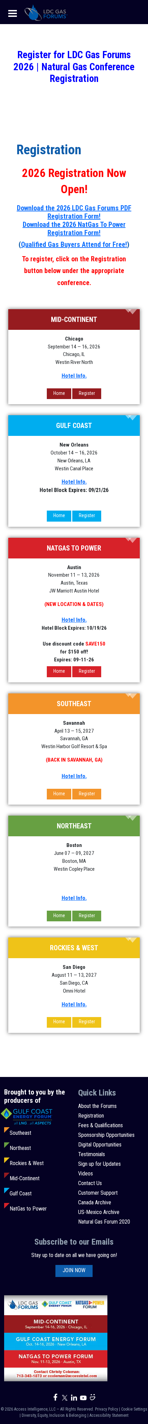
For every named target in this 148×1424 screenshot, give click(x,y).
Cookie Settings (134, 1409)
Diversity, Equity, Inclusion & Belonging (54, 1415)
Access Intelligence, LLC (34, 1409)
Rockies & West (27, 1163)
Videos (85, 1173)
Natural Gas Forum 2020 (104, 1221)
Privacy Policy (106, 1409)
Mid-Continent (25, 1178)
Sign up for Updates (99, 1164)
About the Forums (97, 1106)
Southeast (20, 1133)
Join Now (74, 1270)
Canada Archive (94, 1202)
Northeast (20, 1148)
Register (87, 393)
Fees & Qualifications (100, 1125)
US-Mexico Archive (98, 1212)
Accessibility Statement (108, 1415)
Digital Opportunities (99, 1144)
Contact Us (90, 1183)
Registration (91, 1115)
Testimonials (91, 1154)
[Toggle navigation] (12, 12)
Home (59, 393)
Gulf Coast (21, 1193)
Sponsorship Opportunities (106, 1135)
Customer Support (98, 1193)
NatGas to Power (28, 1208)
